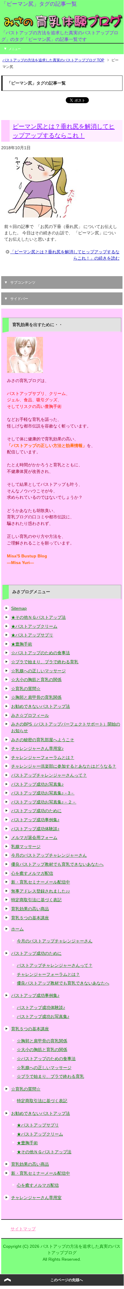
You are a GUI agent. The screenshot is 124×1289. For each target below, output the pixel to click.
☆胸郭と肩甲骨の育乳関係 (36, 697)
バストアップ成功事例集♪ (35, 819)
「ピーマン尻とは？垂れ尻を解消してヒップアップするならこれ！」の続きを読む (64, 255)
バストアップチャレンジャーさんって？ (49, 775)
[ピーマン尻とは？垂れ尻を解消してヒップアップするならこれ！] (41, 214)
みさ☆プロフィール (30, 715)
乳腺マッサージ (26, 846)
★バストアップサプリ (32, 635)
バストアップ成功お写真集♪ (37, 784)
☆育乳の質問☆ (26, 688)
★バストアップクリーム (34, 626)
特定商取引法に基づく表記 (36, 899)
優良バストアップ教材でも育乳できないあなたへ (57, 864)
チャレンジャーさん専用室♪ (37, 748)
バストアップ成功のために (36, 810)
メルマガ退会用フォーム (34, 837)
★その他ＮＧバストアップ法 (38, 617)
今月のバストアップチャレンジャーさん (49, 855)
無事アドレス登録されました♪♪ (40, 891)
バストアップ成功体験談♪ (35, 828)
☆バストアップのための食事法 (40, 652)
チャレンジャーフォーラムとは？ (42, 757)
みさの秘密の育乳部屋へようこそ (42, 739)
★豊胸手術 (21, 644)
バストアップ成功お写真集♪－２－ (43, 802)
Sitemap (19, 608)
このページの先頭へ (66, 1280)
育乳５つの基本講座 (30, 917)
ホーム (17, 929)
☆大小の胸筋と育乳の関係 (36, 679)
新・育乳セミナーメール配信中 (40, 882)
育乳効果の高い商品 (30, 908)
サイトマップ (23, 1228)
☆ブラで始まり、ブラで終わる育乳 (44, 661)
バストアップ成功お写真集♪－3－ (42, 793)
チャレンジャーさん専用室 (36, 1197)
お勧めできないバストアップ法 (40, 706)
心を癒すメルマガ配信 (32, 873)
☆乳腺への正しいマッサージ (38, 670)
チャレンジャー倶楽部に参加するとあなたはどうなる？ (63, 766)
